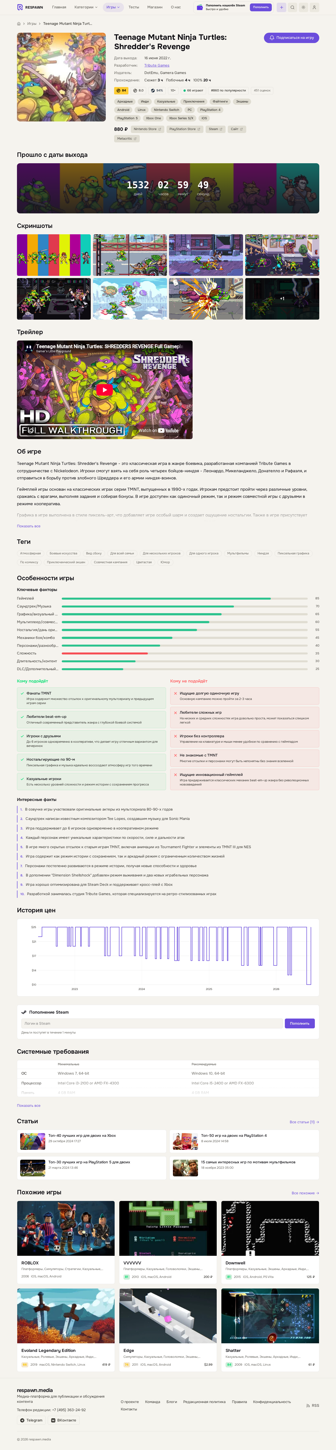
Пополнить (299, 1023)
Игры (31, 23)
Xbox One (153, 118)
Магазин (155, 7)
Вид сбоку (94, 553)
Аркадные (125, 102)
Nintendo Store (145, 129)
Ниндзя (263, 553)
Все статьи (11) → (304, 1122)
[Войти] (314, 7)
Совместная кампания (110, 562)
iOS (204, 118)
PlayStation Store (182, 129)
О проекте (130, 1402)
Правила (239, 1402)
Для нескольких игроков (162, 553)
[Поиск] (292, 7)
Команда (152, 1402)
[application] (168, 957)
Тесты (134, 7)
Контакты (129, 1409)
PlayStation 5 (127, 118)
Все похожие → (305, 1193)
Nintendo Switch (166, 110)
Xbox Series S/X (181, 118)
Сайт (234, 129)
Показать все (29, 526)
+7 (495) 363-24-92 (69, 1410)
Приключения (193, 102)
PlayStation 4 (210, 110)
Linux (142, 110)
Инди (145, 102)
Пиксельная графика (293, 553)
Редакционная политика (204, 1402)
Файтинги (220, 102)
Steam (213, 129)
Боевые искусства (63, 553)
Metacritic (124, 139)
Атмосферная (30, 553)
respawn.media (35, 1390)
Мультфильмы (238, 553)
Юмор (165, 562)
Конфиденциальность (272, 1402)
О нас (176, 7)
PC (190, 110)
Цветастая (144, 562)
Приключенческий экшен (66, 562)
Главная (59, 7)
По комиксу (29, 562)
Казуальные (166, 102)
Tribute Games (156, 65)
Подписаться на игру (295, 37)
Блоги (172, 1402)
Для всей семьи (122, 553)
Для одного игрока (203, 553)
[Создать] (281, 7)
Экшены (242, 102)
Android (123, 110)
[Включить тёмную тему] (303, 7)
